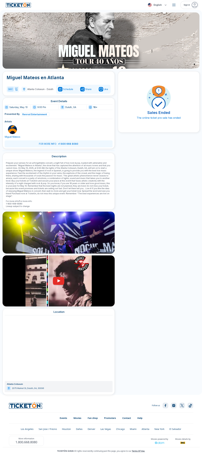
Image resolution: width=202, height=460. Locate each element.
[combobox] (157, 5)
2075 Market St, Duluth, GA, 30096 (28, 388)
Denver (91, 429)
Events (63, 418)
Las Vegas (105, 429)
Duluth (50, 89)
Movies (77, 418)
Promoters (110, 418)
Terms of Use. (138, 451)
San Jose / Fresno (48, 429)
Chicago (120, 429)
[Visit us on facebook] (165, 405)
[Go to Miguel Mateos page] (12, 129)
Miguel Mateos (12, 136)
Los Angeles (27, 429)
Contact (126, 418)
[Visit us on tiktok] (190, 405)
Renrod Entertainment (34, 114)
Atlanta (145, 429)
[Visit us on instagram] (174, 405)
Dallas (79, 429)
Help (139, 418)
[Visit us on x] (182, 405)
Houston (66, 429)
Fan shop (93, 418)
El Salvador (175, 429)
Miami (133, 429)
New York (159, 429)
